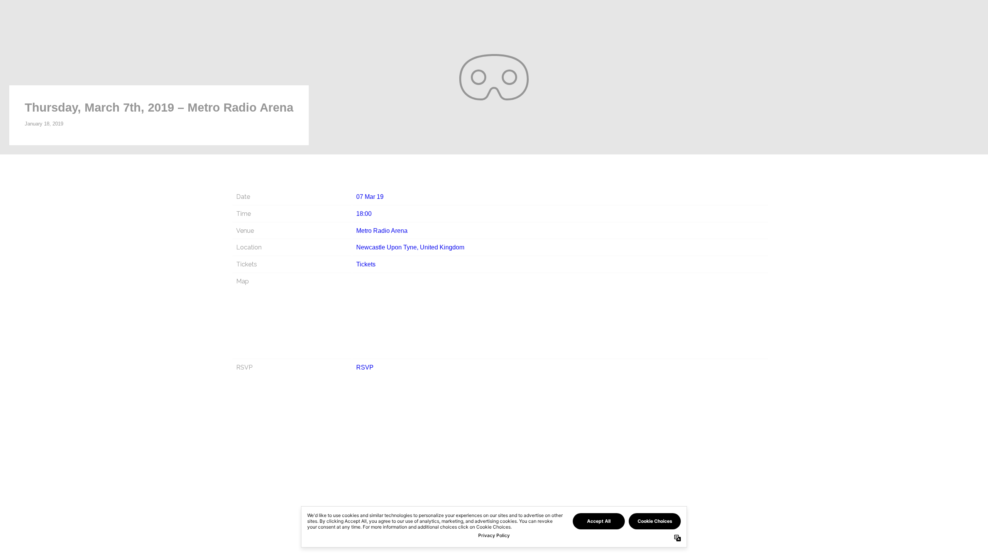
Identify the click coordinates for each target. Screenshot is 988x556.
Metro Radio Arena (382, 230)
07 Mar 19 (370, 196)
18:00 (364, 213)
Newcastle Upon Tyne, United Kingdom (410, 247)
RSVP (365, 367)
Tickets (366, 264)
